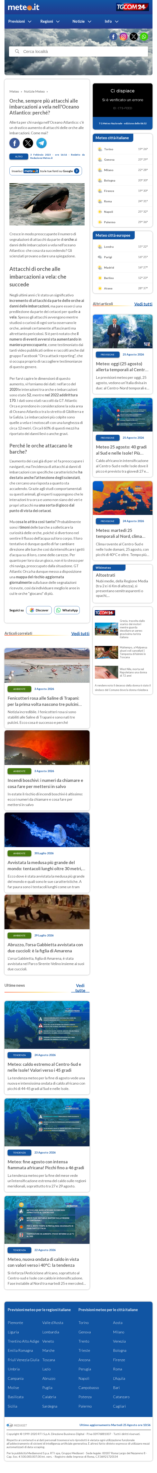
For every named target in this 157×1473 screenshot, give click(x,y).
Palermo (85, 1406)
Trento (83, 1341)
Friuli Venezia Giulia (23, 1360)
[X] (134, 37)
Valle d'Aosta (52, 1322)
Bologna (119, 1350)
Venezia (119, 1341)
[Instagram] (123, 37)
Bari (116, 1387)
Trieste (84, 1350)
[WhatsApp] (144, 37)
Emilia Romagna (20, 1350)
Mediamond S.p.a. (38, 1453)
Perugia (84, 1369)
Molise (13, 1387)
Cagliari (119, 1406)
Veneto (48, 1341)
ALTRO (19, 156)
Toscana (48, 1360)
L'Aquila (119, 1378)
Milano (118, 1332)
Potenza (85, 1397)
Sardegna (49, 1406)
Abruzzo (48, 1378)
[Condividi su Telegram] (41, 147)
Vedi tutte (80, 988)
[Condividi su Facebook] (14, 147)
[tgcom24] (132, 7)
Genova (84, 1332)
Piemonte (15, 1322)
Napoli (83, 1378)
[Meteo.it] (23, 7)
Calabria (49, 1397)
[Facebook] (113, 37)
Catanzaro (121, 1397)
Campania (16, 1378)
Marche (48, 1350)
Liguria (13, 1332)
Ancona (84, 1360)
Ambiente (19, 689)
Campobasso (88, 1387)
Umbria (14, 1369)
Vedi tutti (80, 633)
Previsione (107, 354)
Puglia (47, 1387)
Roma (117, 1369)
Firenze (119, 1360)
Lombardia (50, 1332)
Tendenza (19, 1055)
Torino (83, 1322)
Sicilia (12, 1406)
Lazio (46, 1369)
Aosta (117, 1322)
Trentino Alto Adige (23, 1341)
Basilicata (16, 1397)
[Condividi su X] (28, 147)
